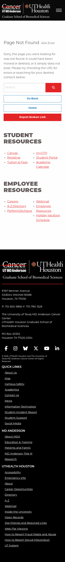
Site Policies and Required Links (26, 523)
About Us (11, 373)
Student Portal (46, 157)
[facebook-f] (6, 349)
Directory (11, 495)
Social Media (13, 423)
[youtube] (46, 349)
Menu (59, 10)
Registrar (13, 157)
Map (7, 378)
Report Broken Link (32, 117)
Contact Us (12, 395)
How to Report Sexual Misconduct (27, 540)
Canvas (12, 153)
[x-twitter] (36, 349)
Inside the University (18, 512)
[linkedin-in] (57, 349)
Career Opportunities (19, 489)
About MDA (12, 437)
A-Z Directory (16, 206)
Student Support (16, 418)
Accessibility (13, 472)
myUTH (41, 153)
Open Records (14, 517)
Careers (12, 201)
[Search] (53, 87)
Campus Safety (14, 384)
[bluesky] (25, 349)
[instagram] (15, 349)
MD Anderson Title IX (18, 454)
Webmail (42, 201)
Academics (12, 390)
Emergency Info (15, 478)
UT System (12, 545)
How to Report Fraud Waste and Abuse (30, 534)
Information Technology (20, 407)
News (8, 401)
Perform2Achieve (19, 211)
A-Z (7, 500)
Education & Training (18, 442)
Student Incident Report (21, 412)
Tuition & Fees (17, 162)
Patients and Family (18, 448)
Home (33, 108)
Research (11, 459)
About (9, 484)
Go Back (32, 98)
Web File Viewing (16, 529)
